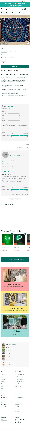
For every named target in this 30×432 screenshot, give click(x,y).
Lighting (3, 381)
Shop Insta (17, 406)
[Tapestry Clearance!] (15, 299)
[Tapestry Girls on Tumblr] (20, 422)
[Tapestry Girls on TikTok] (18, 422)
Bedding (2, 376)
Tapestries (3, 374)
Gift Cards (3, 390)
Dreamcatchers (4, 377)
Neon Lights (17, 383)
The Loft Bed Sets (19, 381)
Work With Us (4, 406)
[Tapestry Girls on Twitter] (23, 419)
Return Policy (4, 397)
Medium (4, 51)
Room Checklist (18, 399)
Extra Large (16, 51)
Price (2, 54)
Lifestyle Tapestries (19, 376)
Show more (14, 200)
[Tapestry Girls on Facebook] (18, 419)
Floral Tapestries (18, 377)
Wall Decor (3, 388)
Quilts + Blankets (4, 383)
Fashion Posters (18, 384)
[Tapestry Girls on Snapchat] (15, 422)
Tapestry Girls (15, 231)
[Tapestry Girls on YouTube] (20, 419)
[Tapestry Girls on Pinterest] (26, 419)
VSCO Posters (18, 386)
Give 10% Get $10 (18, 404)
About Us (17, 395)
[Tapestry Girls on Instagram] (15, 419)
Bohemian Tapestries (19, 374)
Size (2, 48)
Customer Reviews (19, 397)
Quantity (3, 59)
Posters (2, 386)
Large (9, 51)
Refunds (3, 399)
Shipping (3, 395)
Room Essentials (18, 402)
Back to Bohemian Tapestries (16, 259)
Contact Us (3, 402)
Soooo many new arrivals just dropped (15, 1)
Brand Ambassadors (5, 404)
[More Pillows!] (15, 322)
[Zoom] (28, 43)
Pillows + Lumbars (5, 384)
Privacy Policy (18, 409)
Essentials (3, 379)
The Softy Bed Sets (19, 379)
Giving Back (17, 411)
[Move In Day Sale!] (15, 275)
